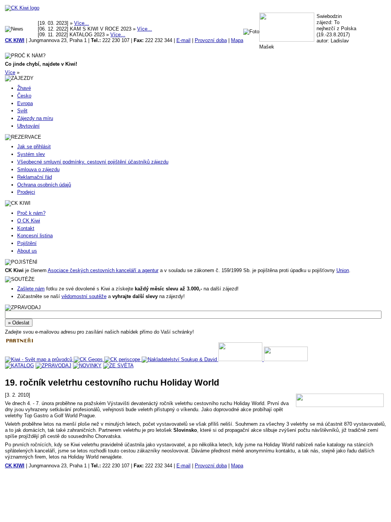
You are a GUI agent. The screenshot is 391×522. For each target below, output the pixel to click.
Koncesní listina (35, 235)
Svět (22, 110)
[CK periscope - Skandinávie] (123, 359)
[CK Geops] (89, 359)
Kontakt (25, 228)
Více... (81, 23)
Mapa (237, 40)
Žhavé (24, 88)
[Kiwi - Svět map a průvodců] (39, 359)
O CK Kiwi (28, 221)
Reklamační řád (34, 177)
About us (27, 251)
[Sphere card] (241, 359)
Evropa (25, 103)
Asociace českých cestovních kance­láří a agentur (103, 270)
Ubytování (28, 126)
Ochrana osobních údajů (44, 185)
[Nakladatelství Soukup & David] (180, 359)
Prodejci (26, 192)
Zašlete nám (31, 289)
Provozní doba (211, 40)
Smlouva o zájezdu (38, 169)
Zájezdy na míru (35, 118)
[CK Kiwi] (22, 8)
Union (342, 270)
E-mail (183, 40)
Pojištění (27, 243)
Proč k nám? (31, 213)
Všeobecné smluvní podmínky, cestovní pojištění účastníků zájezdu (92, 162)
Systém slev (31, 154)
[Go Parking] (286, 359)
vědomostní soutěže (84, 296)
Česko (24, 96)
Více (10, 72)
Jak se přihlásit (34, 146)
